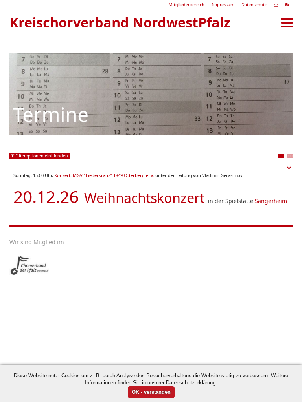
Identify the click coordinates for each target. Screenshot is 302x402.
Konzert (62, 175)
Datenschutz (254, 4)
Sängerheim (271, 201)
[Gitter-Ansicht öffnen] (290, 156)
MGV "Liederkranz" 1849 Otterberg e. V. (113, 175)
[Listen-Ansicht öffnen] (281, 156)
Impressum (223, 4)
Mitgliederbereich (186, 4)
